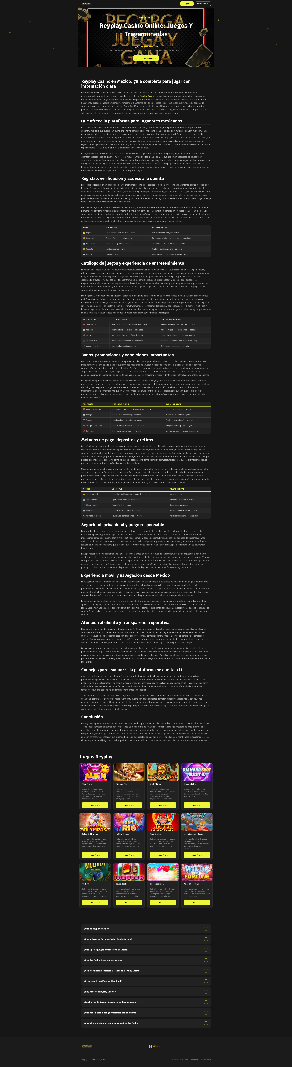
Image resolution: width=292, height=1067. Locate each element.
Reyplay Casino (147, 96)
